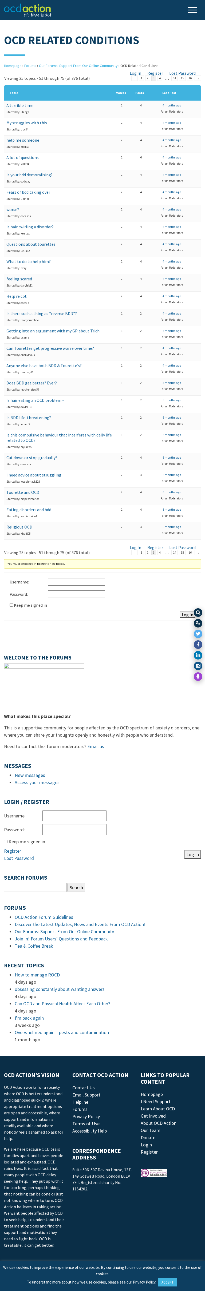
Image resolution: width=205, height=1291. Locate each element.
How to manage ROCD (37, 975)
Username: (19, 581)
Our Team (150, 1130)
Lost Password (182, 73)
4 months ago (172, 105)
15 (182, 78)
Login (146, 1145)
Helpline (80, 1102)
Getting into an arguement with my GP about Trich (53, 330)
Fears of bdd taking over (28, 192)
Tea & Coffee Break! (35, 946)
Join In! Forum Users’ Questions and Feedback (61, 939)
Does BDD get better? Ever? (31, 383)
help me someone (22, 140)
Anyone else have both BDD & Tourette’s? (44, 365)
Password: (19, 594)
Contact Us (83, 1088)
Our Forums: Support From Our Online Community (78, 65)
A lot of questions (22, 157)
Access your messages (37, 782)
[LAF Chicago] (28, 10)
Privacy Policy (86, 1116)
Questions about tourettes (31, 244)
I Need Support (156, 1101)
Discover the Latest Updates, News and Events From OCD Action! (80, 924)
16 (190, 78)
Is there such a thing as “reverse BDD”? (41, 313)
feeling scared (19, 278)
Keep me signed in (30, 605)
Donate (148, 1137)
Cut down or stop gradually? (31, 457)
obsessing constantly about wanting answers (60, 989)
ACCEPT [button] (167, 1282)
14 (174, 78)
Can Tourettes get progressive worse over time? (50, 348)
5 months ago (172, 400)
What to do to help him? (28, 261)
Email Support (86, 1095)
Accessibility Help (89, 1131)
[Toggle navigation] (193, 10)
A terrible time (19, 105)
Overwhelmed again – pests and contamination (62, 1032)
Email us (95, 746)
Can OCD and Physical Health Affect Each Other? (62, 1003)
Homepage (13, 65)
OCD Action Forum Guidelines (44, 917)
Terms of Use (86, 1124)
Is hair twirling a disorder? (30, 226)
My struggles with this (26, 122)
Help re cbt (16, 296)
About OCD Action (158, 1123)
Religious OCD (19, 527)
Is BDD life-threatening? (28, 417)
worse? (12, 209)
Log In (135, 73)
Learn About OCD (158, 1109)
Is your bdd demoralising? (29, 174)
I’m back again (29, 1018)
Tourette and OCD (22, 492)
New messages (30, 775)
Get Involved (153, 1116)
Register (155, 73)
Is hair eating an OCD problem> (35, 400)
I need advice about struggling (33, 475)
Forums (30, 65)
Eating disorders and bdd (28, 509)
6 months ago (172, 417)
